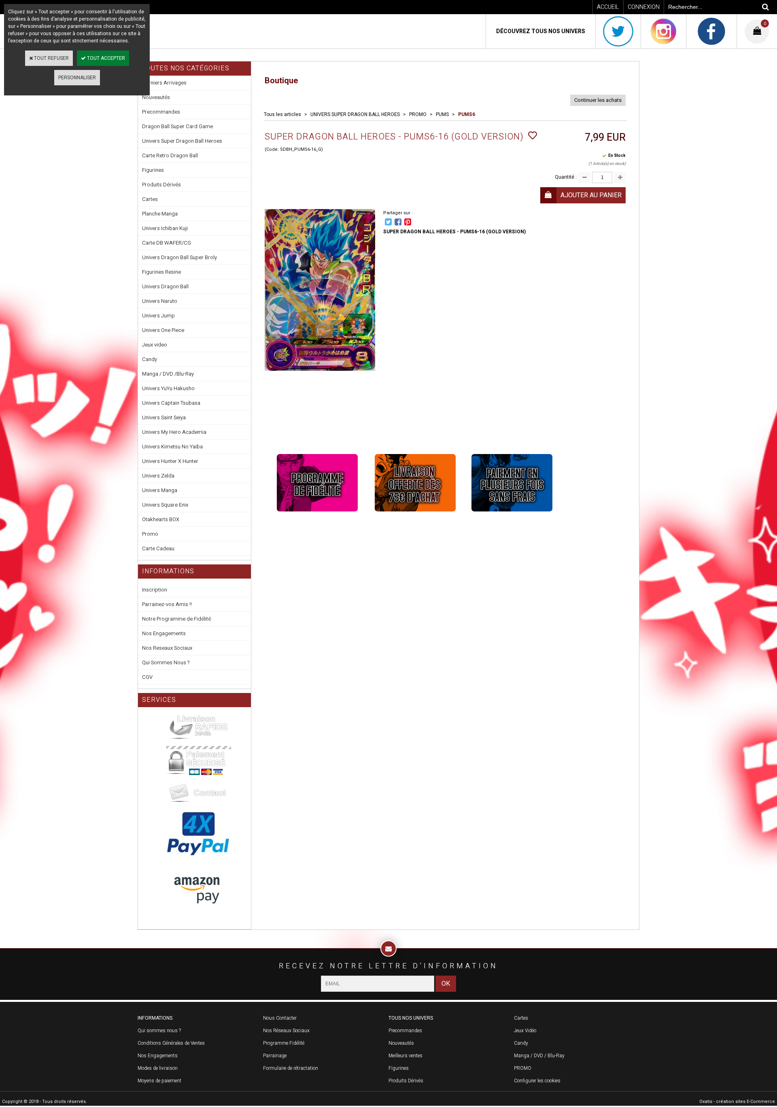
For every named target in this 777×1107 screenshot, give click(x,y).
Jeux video (154, 345)
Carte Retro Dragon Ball (170, 155)
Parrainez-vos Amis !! (167, 604)
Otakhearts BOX (160, 519)
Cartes (150, 199)
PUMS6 (466, 114)
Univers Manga (159, 490)
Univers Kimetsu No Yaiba (172, 446)
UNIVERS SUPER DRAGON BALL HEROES (355, 114)
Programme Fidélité (283, 1043)
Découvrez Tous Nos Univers (540, 31)
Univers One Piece (163, 330)
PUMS (442, 114)
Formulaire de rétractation (290, 1068)
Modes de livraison (158, 1068)
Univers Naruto (159, 301)
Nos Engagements (164, 633)
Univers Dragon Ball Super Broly (179, 257)
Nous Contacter (280, 1018)
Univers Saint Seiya (164, 417)
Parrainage (275, 1055)
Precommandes (161, 112)
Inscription (154, 590)
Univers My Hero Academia (174, 432)
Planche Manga (160, 214)
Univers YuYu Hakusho (168, 388)
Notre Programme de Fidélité (176, 619)
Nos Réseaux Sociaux (286, 1030)
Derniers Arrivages (164, 83)
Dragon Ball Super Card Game (177, 126)
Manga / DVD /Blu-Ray (168, 374)
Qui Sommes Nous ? (165, 662)
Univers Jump (158, 315)
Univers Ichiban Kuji (165, 228)
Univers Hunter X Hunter (170, 461)
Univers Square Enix (165, 505)
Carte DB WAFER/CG (166, 243)
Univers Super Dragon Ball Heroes (182, 141)
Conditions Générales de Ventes (171, 1043)
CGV (147, 677)
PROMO (418, 114)
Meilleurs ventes (405, 1055)
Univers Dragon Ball (165, 286)
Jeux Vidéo (525, 1030)
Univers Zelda (158, 476)
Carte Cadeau (158, 548)
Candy (149, 359)
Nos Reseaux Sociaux (167, 648)
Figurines (153, 170)
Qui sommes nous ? (159, 1030)
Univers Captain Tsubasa (171, 403)
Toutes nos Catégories (185, 68)
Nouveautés (156, 97)
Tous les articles (282, 114)
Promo (150, 534)
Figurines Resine (161, 272)
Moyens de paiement (159, 1080)
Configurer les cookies (537, 1080)
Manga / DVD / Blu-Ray (539, 1055)
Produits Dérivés (161, 184)
